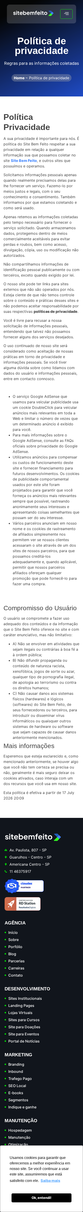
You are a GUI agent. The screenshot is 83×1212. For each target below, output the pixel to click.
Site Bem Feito (24, 160)
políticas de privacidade (55, 311)
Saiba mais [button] (50, 1180)
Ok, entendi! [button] (41, 1198)
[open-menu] (66, 14)
